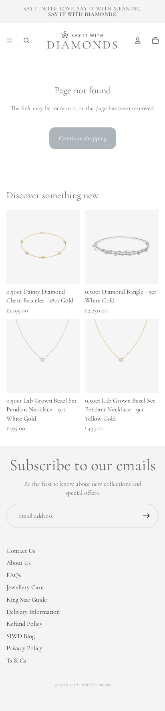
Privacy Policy (24, 648)
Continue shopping (83, 138)
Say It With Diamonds (90, 684)
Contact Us (20, 551)
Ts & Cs (16, 660)
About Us (18, 563)
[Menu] (9, 40)
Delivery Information (33, 612)
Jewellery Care (25, 587)
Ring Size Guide (26, 599)
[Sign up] (146, 516)
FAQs (13, 575)
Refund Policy (24, 624)
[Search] (26, 40)
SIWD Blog (20, 636)
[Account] (138, 40)
